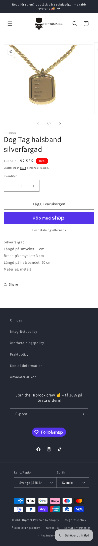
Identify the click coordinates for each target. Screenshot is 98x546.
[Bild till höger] (60, 123)
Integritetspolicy (23, 331)
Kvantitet (10, 176)
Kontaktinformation (26, 365)
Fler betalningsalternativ (49, 230)
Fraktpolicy (19, 354)
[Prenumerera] (82, 414)
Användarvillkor (23, 377)
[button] (10, 23)
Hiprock (27, 520)
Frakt (23, 167)
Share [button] (13, 284)
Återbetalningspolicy (27, 342)
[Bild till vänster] (37, 123)
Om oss (16, 320)
